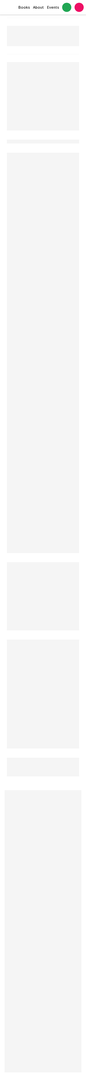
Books (24, 7)
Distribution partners (74, 893)
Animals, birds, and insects (28, 138)
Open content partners (74, 910)
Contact (66, 7)
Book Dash (6, 7)
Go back (14, 17)
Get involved (47, 1026)
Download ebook (16, 88)
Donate (79, 7)
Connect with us (19, 1038)
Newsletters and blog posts (47, 1006)
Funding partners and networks (74, 933)
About (38, 7)
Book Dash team (72, 862)
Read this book (15, 82)
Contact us (13, 852)
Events (53, 7)
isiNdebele (20, 106)
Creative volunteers (74, 879)
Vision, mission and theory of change (47, 878)
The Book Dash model (46, 909)
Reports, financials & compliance (47, 980)
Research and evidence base (47, 935)
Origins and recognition (47, 958)
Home (9, 840)
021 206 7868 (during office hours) (33, 817)
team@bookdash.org (23, 808)
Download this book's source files (31, 95)
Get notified (17, 777)
